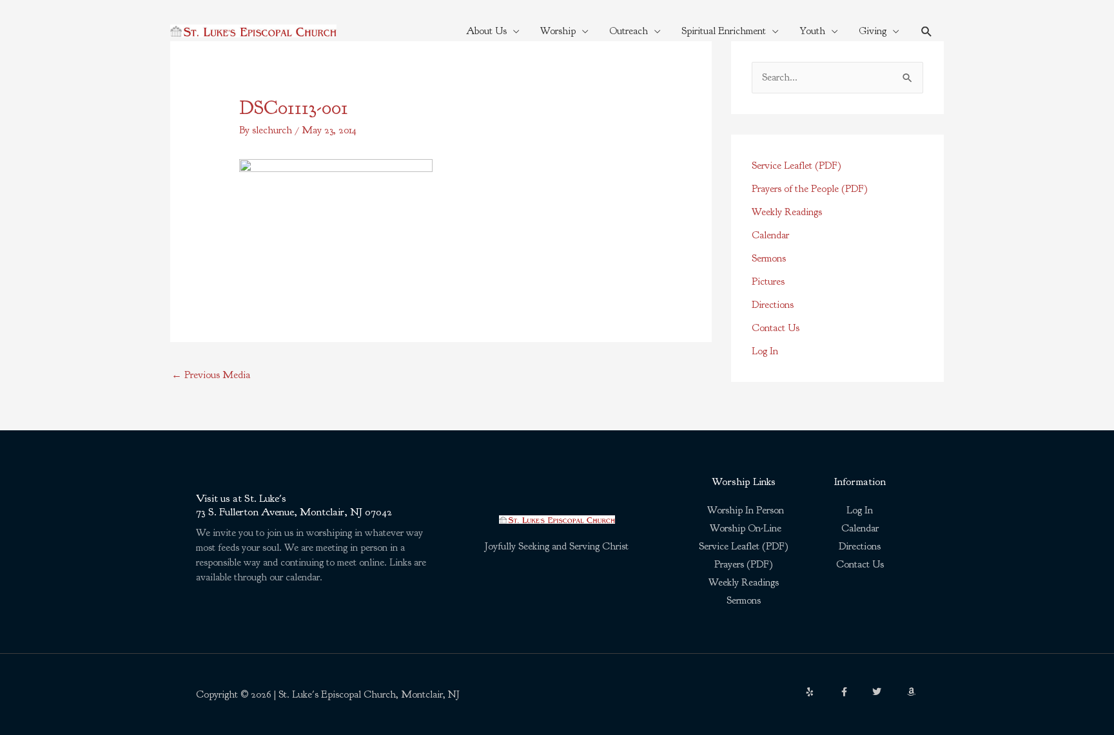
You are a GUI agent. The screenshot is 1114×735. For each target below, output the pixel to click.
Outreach (628, 30)
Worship (558, 30)
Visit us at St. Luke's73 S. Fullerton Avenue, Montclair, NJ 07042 (294, 505)
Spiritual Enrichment (723, 30)
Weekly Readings (787, 211)
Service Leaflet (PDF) (796, 165)
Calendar (770, 235)
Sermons (769, 258)
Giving (872, 30)
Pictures (768, 281)
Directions (773, 304)
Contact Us (775, 327)
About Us (486, 30)
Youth (812, 30)
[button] (926, 31)
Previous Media (210, 374)
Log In (765, 351)
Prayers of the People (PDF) (810, 188)
